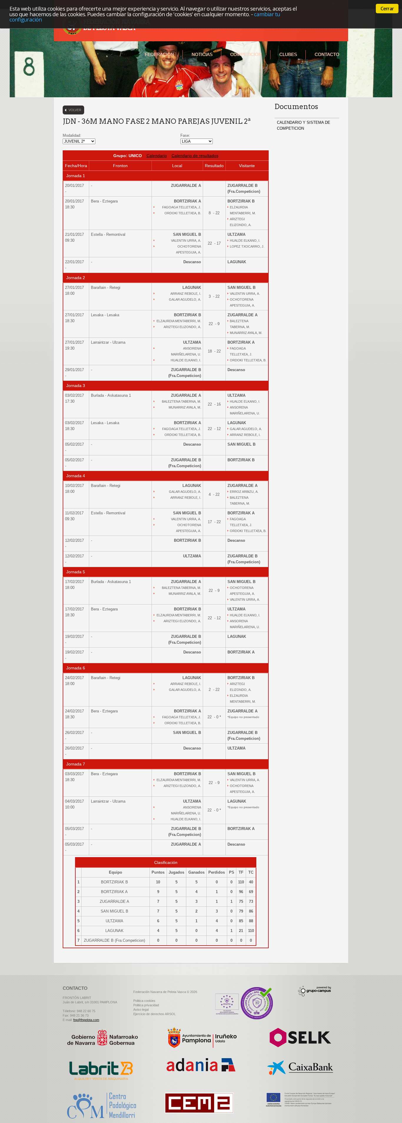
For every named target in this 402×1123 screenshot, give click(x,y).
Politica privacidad (146, 1005)
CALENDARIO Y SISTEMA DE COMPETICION (303, 125)
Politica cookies (144, 1000)
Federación (159, 54)
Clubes (288, 54)
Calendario (157, 155)
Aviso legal (141, 1009)
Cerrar (387, 8)
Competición (246, 54)
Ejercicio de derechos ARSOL (154, 1014)
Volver (75, 110)
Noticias (202, 54)
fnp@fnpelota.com (86, 1020)
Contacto (327, 54)
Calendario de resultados (195, 155)
